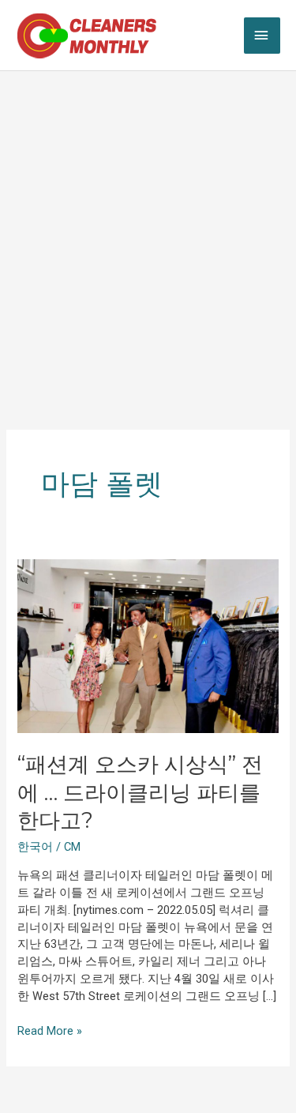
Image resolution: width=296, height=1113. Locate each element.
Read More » (49, 1030)
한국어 (35, 847)
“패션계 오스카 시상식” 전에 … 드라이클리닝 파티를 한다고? (140, 792)
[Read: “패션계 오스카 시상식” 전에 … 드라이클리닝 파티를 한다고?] (147, 645)
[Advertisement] (148, 227)
